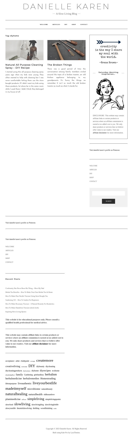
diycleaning (50, 366)
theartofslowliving (24, 408)
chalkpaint (25, 361)
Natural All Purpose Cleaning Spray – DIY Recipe (24, 66)
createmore (44, 360)
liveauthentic (25, 383)
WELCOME (44, 24)
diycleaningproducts (13, 371)
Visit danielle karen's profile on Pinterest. (20, 223)
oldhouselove (49, 394)
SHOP (74, 24)
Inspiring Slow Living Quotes (15, 312)
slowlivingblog (38, 404)
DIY (66, 24)
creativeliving (12, 366)
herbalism (51, 374)
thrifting (36, 408)
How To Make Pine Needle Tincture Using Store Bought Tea (26, 296)
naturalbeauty (46, 389)
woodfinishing (46, 408)
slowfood (9, 404)
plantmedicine (13, 399)
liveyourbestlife (45, 383)
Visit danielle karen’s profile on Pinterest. (104, 150)
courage (32, 361)
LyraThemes (75, 433)
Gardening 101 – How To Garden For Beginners (22, 300)
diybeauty (40, 366)
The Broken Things (59, 64)
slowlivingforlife (51, 404)
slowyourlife (10, 408)
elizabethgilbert (10, 375)
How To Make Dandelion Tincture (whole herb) (22, 308)
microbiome (33, 388)
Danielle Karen (66, 6)
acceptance (9, 361)
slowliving (22, 404)
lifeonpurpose (11, 383)
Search (108, 201)
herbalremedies (31, 378)
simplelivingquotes (53, 399)
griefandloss (39, 375)
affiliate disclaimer (100, 133)
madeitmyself (15, 388)
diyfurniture (26, 371)
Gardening (28, 375)
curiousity (24, 366)
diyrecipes (45, 370)
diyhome (35, 371)
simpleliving (35, 399)
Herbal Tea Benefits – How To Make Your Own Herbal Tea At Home (29, 292)
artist (17, 361)
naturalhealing (16, 394)
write (55, 408)
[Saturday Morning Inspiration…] (108, 94)
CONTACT (84, 24)
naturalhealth (35, 394)
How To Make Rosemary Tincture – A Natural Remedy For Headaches (29, 304)
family (19, 374)
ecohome (55, 371)
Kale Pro (64, 433)
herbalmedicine (13, 378)
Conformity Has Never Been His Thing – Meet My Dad (24, 288)
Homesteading (48, 378)
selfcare (24, 399)
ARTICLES (56, 24)
